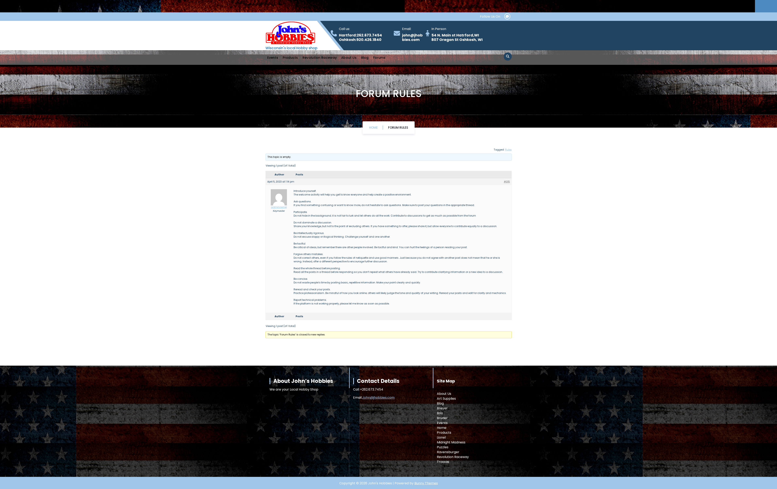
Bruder (442, 418)
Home (373, 127)
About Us (349, 57)
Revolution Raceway (320, 57)
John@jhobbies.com (378, 397)
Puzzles (442, 447)
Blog (365, 57)
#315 (507, 181)
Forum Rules (398, 127)
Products (290, 57)
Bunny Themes (426, 483)
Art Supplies (446, 398)
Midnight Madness (451, 442)
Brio (440, 413)
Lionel (441, 437)
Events (272, 57)
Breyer (442, 408)
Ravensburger (448, 452)
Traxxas (443, 461)
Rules (508, 149)
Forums (379, 57)
